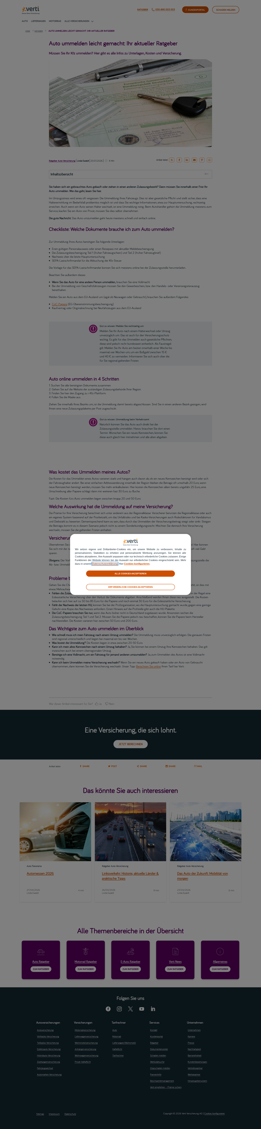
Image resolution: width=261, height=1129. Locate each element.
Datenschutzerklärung (105, 564)
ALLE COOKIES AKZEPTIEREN (130, 573)
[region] (130, 564)
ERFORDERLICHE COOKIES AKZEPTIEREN (130, 587)
